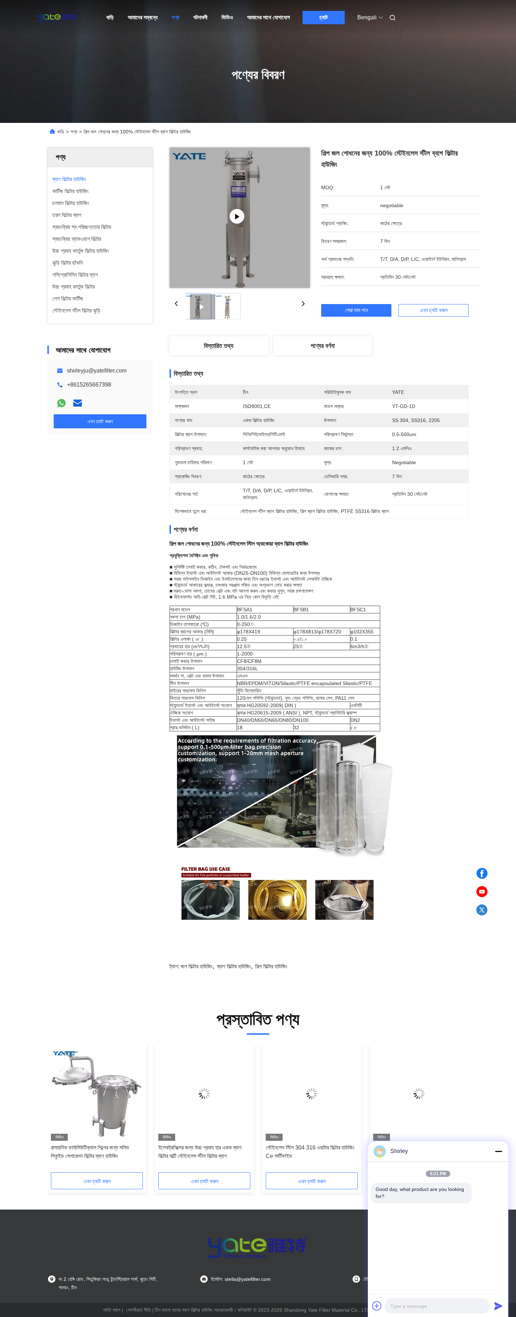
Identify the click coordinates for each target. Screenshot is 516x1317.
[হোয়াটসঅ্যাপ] (61, 403)
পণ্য (175, 17)
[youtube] (482, 891)
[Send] (498, 1305)
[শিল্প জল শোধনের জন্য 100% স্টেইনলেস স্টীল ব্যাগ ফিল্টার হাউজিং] (240, 217)
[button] (60, 1110)
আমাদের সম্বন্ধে (143, 17)
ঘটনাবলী (200, 17)
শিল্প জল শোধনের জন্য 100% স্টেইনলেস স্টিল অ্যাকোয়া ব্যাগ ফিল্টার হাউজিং (239, 544)
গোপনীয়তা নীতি (138, 1310)
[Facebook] (482, 873)
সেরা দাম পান (356, 310)
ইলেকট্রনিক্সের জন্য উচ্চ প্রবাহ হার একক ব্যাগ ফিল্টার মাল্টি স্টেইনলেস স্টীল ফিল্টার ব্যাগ (200, 1152)
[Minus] (498, 1151)
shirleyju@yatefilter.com (96, 371)
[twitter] (482, 910)
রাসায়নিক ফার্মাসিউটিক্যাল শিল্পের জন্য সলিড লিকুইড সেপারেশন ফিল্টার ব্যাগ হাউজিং (90, 1152)
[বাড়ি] (57, 17)
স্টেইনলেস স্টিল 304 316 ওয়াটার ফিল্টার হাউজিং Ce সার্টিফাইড (310, 1152)
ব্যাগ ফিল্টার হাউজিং (234, 966)
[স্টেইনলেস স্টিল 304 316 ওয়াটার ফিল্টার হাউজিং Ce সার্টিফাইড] (312, 1094)
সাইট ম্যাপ (111, 1310)
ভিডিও (227, 17)
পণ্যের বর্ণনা (323, 345)
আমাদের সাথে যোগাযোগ (268, 17)
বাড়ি (110, 17)
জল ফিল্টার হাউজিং (197, 966)
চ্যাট (323, 17)
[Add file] (377, 1305)
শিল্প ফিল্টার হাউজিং (271, 966)
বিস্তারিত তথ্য (218, 345)
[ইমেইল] (77, 403)
